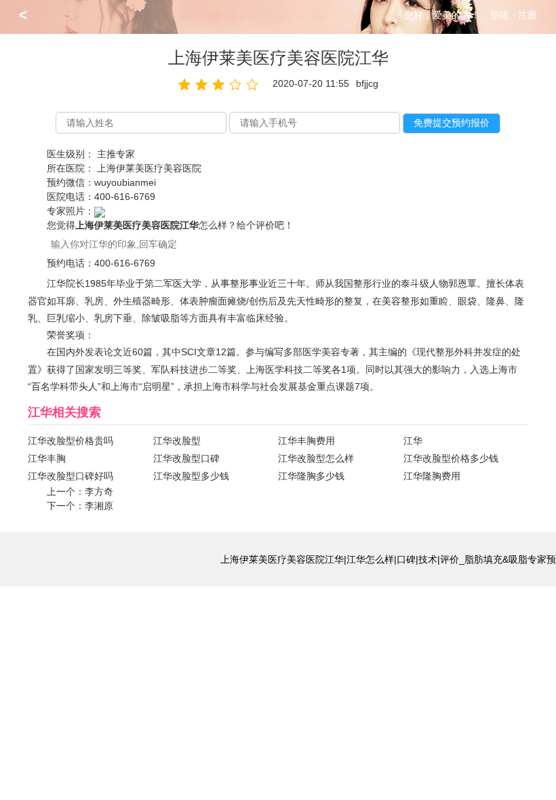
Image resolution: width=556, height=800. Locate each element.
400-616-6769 (124, 196)
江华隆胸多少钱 (311, 476)
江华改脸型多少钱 (191, 476)
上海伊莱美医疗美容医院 (149, 168)
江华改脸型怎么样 (316, 458)
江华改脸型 (177, 440)
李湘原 (99, 505)
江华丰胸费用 (306, 440)
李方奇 (99, 491)
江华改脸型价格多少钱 (450, 458)
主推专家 (116, 153)
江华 (412, 440)
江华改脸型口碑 (186, 458)
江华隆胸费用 (431, 476)
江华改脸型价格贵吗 (70, 440)
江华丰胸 (47, 458)
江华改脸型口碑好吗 (70, 476)
